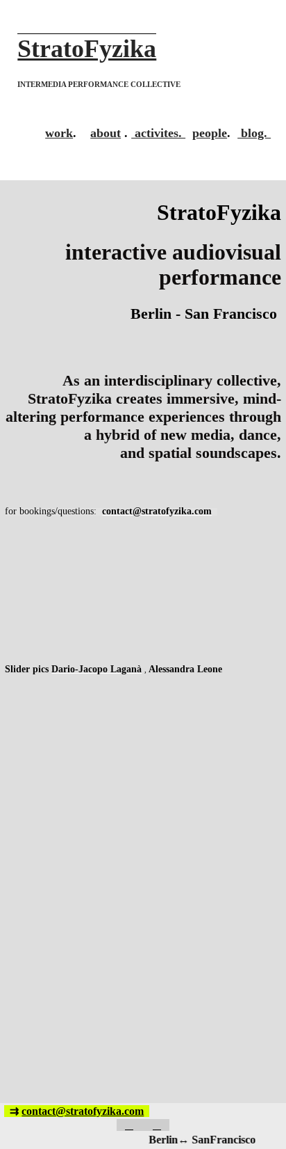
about (105, 133)
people (209, 133)
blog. (254, 133)
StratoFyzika (86, 49)
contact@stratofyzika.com (83, 1111)
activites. (158, 133)
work (59, 133)
